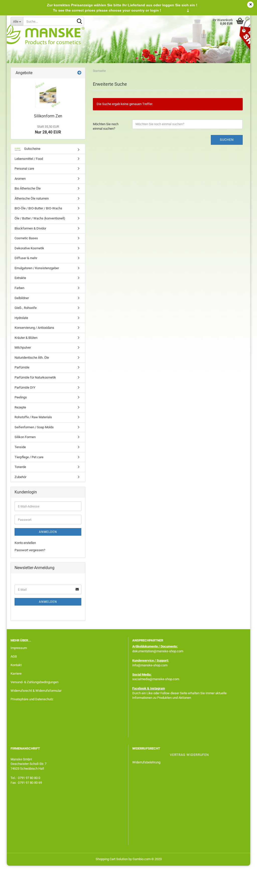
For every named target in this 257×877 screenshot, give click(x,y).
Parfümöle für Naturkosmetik (35, 377)
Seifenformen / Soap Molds (34, 427)
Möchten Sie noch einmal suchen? (105, 126)
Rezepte (20, 407)
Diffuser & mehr (26, 258)
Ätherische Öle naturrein (32, 198)
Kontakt (16, 665)
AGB (14, 656)
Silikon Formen (25, 437)
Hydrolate (21, 318)
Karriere (16, 673)
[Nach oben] (243, 869)
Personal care (24, 168)
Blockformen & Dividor (30, 228)
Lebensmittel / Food (29, 159)
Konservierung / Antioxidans (34, 328)
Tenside (20, 447)
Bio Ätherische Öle (28, 188)
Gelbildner (22, 298)
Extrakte (20, 278)
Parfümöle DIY (25, 387)
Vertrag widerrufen (189, 755)
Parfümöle (22, 367)
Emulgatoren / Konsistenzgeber (37, 268)
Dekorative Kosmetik (29, 248)
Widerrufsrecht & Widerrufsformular (36, 691)
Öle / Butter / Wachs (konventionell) (40, 218)
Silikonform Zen (48, 116)
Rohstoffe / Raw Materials (33, 417)
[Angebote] (79, 73)
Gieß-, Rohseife (26, 308)
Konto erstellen (25, 543)
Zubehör (20, 477)
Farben (19, 288)
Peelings (21, 397)
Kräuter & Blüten (26, 338)
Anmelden (48, 532)
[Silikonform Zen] (47, 94)
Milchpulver (23, 347)
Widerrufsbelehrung (146, 762)
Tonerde (20, 467)
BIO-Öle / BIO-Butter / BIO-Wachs (38, 208)
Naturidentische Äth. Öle (32, 357)
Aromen (20, 178)
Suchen (227, 140)
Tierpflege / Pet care (29, 457)
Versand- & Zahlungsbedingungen (34, 682)
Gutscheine (31, 149)
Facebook (139, 688)
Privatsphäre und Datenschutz (32, 699)
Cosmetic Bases (26, 238)
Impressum (19, 648)
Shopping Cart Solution (112, 859)
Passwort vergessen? (30, 550)
